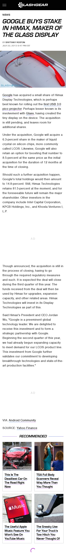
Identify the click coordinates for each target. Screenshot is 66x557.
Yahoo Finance (27, 428)
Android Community (22, 420)
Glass (30, 113)
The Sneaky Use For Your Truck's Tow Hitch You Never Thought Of (48, 532)
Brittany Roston (15, 42)
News (6, 15)
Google (7, 95)
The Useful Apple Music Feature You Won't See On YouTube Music (17, 532)
